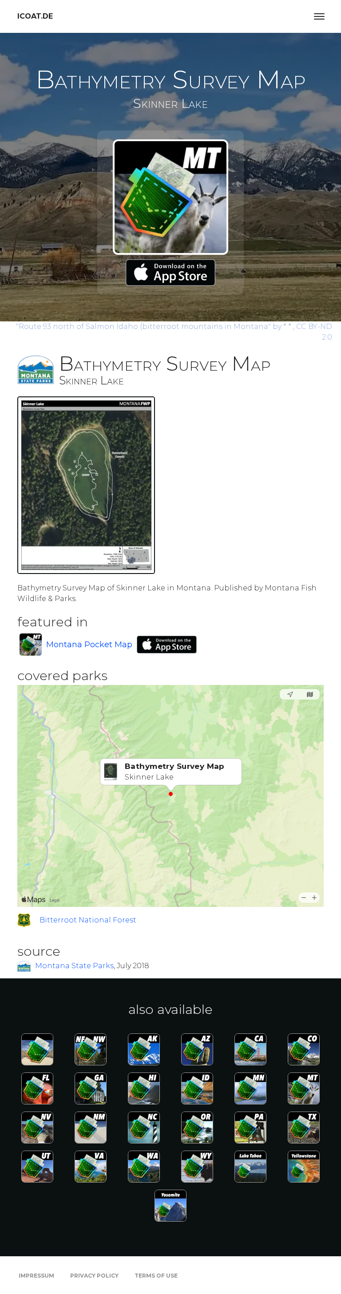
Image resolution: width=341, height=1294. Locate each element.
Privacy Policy (94, 1275)
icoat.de (35, 16)
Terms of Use (156, 1275)
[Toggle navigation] (319, 16)
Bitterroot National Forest (88, 920)
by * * (154, 326)
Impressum (36, 1275)
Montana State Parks (74, 966)
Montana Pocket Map (89, 644)
